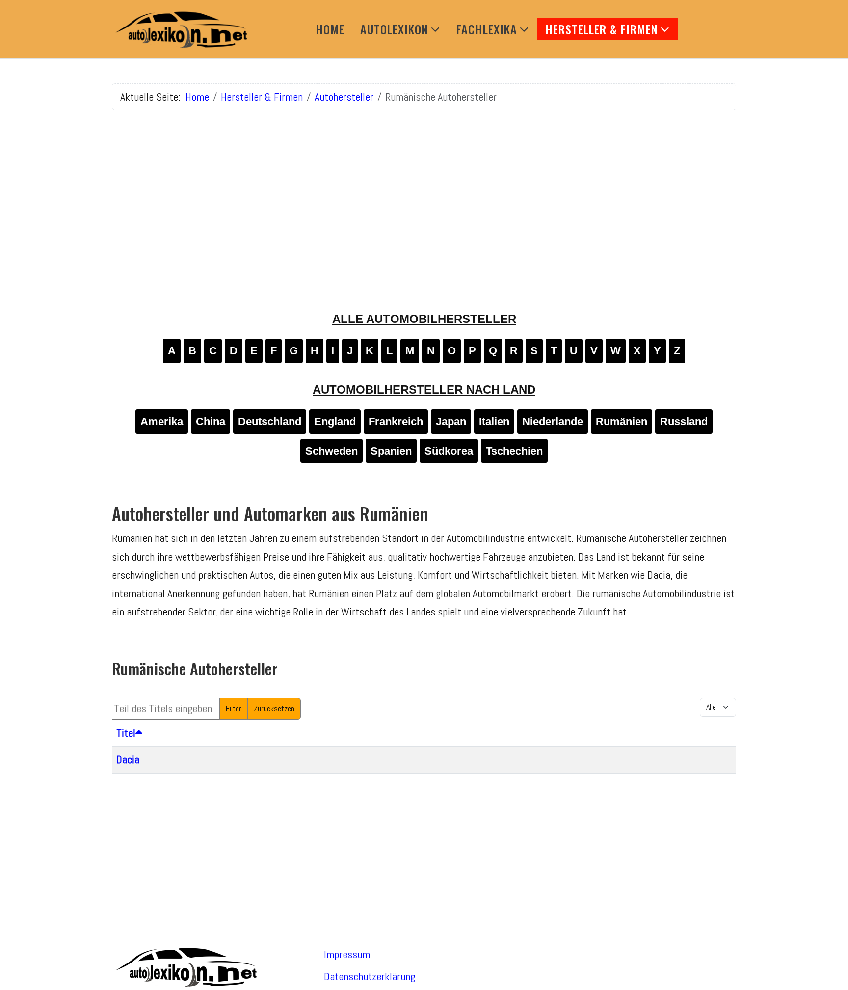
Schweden (331, 451)
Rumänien (621, 421)
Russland (684, 421)
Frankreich (396, 421)
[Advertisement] (424, 187)
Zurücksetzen (274, 708)
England (335, 421)
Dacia (127, 759)
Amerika (161, 421)
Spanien (391, 451)
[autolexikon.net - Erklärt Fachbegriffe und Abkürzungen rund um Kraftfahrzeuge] (180, 29)
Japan (451, 421)
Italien (494, 421)
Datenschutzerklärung (369, 976)
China (210, 421)
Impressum (347, 954)
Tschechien (514, 451)
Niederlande (552, 421)
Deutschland (269, 421)
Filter (233, 708)
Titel (125, 733)
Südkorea (448, 451)
